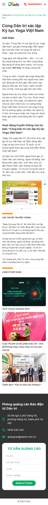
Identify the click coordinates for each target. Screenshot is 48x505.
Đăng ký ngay (24, 483)
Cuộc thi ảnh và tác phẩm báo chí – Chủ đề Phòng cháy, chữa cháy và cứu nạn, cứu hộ (22, 346)
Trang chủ (6, 15)
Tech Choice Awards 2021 (16, 309)
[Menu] (3, 4)
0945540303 (35, 4)
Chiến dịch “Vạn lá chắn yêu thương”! (21, 384)
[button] (17, 208)
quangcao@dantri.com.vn (21, 436)
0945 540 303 (15, 429)
